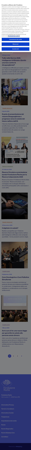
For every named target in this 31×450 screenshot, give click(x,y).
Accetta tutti (15, 49)
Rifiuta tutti (15, 44)
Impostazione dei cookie (15, 39)
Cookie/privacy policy (14, 36)
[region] (15, 26)
